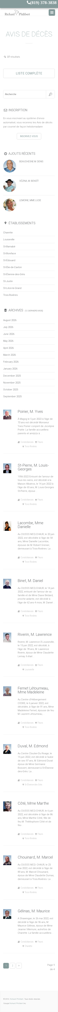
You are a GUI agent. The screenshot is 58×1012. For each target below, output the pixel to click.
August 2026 (9, 320)
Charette (8, 232)
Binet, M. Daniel (30, 580)
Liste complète (29, 73)
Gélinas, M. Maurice (34, 911)
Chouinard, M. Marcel (35, 857)
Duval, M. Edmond (33, 746)
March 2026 (9, 354)
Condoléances (27, 442)
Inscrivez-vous (29, 136)
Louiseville (9, 239)
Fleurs (40, 442)
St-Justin (8, 281)
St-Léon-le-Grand (12, 288)
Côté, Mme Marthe (33, 803)
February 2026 (11, 361)
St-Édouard (9, 260)
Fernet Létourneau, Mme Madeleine (33, 690)
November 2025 (11, 382)
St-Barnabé (9, 246)
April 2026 (8, 348)
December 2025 (12, 375)
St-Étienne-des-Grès (14, 274)
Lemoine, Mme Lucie (30, 200)
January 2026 (10, 368)
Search (50, 94)
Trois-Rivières (10, 295)
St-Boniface (9, 253)
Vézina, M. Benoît (29, 181)
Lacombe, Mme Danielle (30, 525)
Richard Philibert (16, 999)
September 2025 (12, 396)
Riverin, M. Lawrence (35, 634)
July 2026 (8, 327)
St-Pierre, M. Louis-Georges (33, 467)
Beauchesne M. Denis (31, 161)
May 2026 (8, 340)
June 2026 (8, 334)
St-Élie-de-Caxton (12, 267)
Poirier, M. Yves (30, 411)
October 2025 (10, 389)
